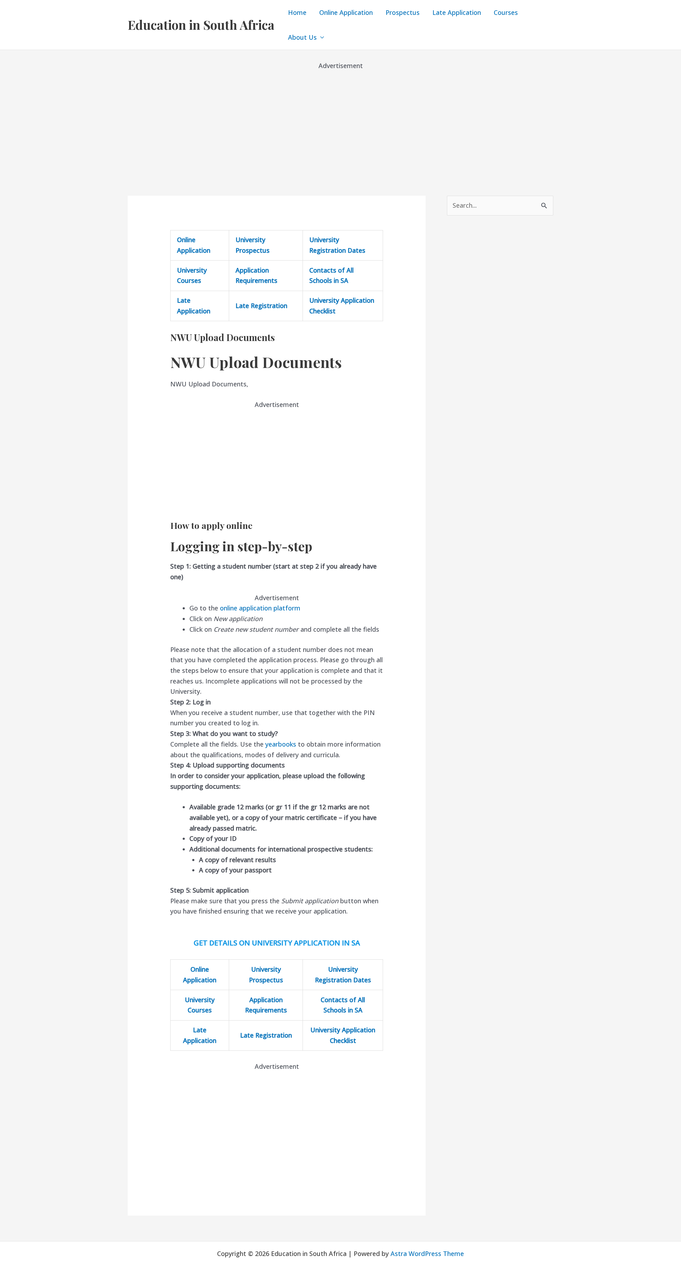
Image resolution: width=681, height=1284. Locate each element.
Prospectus (403, 12)
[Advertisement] (340, 120)
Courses (506, 12)
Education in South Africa (201, 24)
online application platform (260, 608)
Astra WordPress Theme (427, 1253)
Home (297, 12)
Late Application (456, 12)
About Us (302, 37)
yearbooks (280, 744)
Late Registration (261, 305)
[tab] (276, 546)
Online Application (346, 12)
